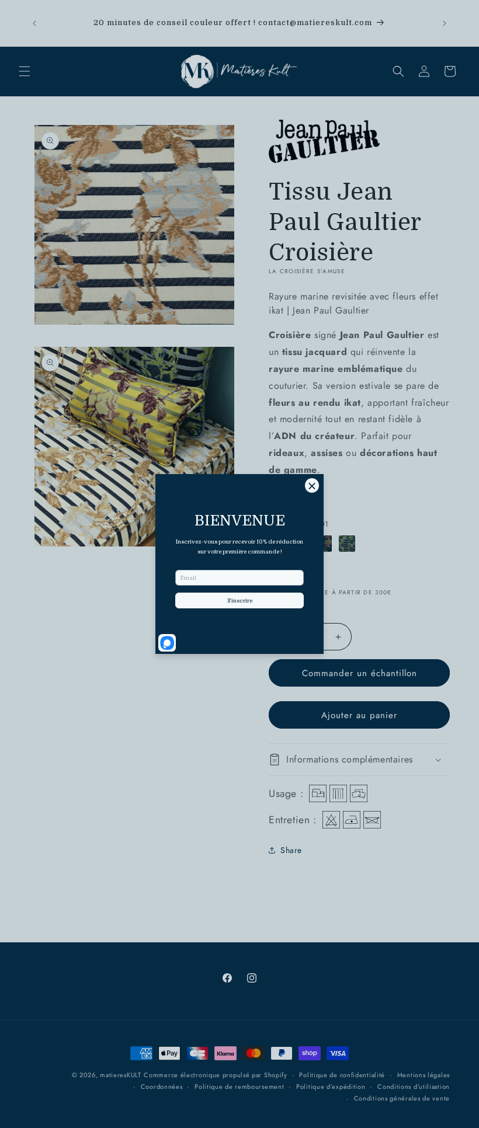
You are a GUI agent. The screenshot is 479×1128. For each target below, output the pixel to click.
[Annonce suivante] (444, 23)
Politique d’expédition (330, 1086)
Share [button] (291, 850)
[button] (24, 71)
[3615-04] (347, 543)
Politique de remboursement (239, 1086)
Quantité (283, 610)
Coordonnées (162, 1086)
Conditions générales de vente (402, 1098)
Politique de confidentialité (342, 1075)
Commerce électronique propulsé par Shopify (215, 1075)
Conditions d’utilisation (413, 1086)
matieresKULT (120, 1075)
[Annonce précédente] (34, 23)
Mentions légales (423, 1075)
